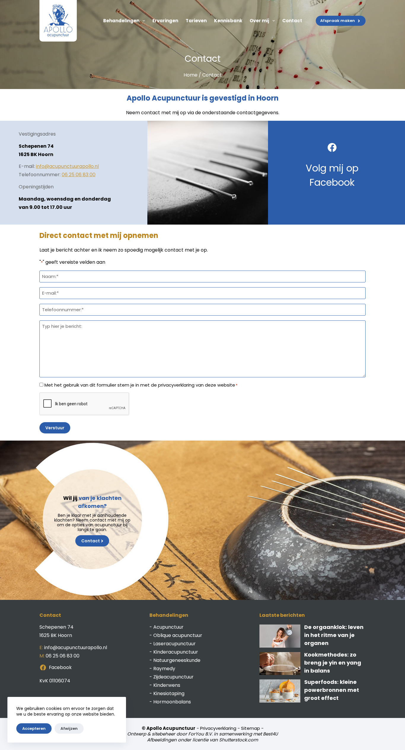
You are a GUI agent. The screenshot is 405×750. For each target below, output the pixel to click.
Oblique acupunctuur (177, 635)
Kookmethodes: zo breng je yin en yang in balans (332, 662)
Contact (292, 21)
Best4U (270, 734)
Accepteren (34, 728)
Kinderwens (166, 685)
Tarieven (196, 21)
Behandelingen (121, 21)
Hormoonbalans (172, 701)
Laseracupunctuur (174, 643)
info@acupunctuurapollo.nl (67, 166)
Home (190, 74)
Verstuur (54, 428)
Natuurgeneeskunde (176, 660)
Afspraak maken (337, 20)
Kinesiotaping (168, 693)
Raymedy (164, 668)
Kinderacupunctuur (175, 652)
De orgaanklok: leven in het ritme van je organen (333, 635)
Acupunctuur (168, 627)
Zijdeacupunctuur (173, 676)
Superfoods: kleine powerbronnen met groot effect (331, 690)
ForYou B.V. (200, 734)
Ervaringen (165, 21)
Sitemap (250, 728)
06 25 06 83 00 (78, 174)
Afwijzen (69, 728)
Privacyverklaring (218, 728)
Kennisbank (228, 21)
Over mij (259, 21)
